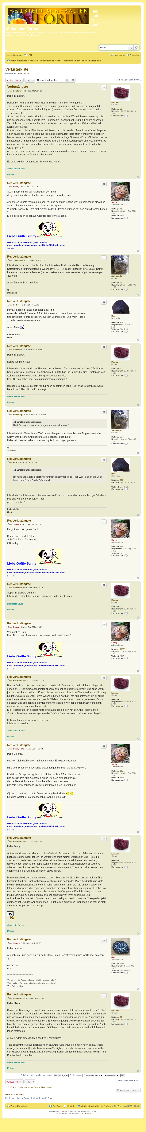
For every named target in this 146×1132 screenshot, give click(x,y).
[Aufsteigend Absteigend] (112, 1075)
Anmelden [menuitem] (134, 55)
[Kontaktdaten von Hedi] (126, 331)
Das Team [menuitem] (57, 1106)
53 (121, 283)
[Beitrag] (8, 91)
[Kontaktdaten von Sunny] (126, 218)
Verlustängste (16, 69)
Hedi (113, 316)
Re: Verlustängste (19, 183)
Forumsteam (23, 73)
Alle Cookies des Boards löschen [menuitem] (95, 1106)
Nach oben (138, 177)
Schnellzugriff (17, 55)
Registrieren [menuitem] (119, 55)
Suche (131, 47)
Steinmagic (116, 276)
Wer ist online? (14, 1094)
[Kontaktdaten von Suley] (126, 973)
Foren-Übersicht (18, 61)
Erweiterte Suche (136, 47)
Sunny (114, 202)
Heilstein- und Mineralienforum (45, 61)
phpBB (63, 1111)
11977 (122, 209)
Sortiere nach (76, 1075)
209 (121, 322)
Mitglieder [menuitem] (71, 1106)
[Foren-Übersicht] (48, 15)
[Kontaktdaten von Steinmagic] (126, 289)
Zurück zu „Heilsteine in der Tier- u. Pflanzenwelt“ (30, 1087)
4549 (122, 964)
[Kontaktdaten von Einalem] (126, 116)
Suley (114, 957)
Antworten (13, 80)
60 (121, 109)
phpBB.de (86, 1113)
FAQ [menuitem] (30, 55)
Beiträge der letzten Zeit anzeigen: (37, 1075)
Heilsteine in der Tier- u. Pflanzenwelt (82, 61)
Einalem (115, 102)
